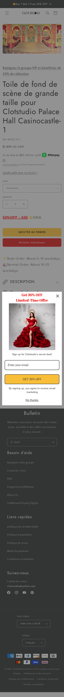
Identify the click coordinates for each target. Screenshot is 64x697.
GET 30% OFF (32, 379)
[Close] (57, 296)
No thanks (32, 400)
